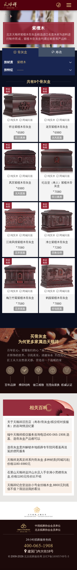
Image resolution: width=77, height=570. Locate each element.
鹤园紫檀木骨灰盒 (57, 297)
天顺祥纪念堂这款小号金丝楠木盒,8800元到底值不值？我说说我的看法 (38, 487)
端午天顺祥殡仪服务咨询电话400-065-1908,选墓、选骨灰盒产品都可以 (38, 436)
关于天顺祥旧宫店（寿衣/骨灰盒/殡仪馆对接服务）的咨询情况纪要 (38, 424)
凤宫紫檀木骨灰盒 (20, 182)
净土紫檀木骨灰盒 (57, 242)
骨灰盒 (22, 52)
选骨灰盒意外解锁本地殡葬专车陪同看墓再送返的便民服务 (37, 449)
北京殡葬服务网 (33, 556)
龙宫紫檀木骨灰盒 (57, 126)
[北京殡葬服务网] (10, 5)
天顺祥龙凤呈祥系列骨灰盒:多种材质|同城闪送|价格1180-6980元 (38, 461)
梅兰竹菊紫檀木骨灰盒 (20, 297)
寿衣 (59, 52)
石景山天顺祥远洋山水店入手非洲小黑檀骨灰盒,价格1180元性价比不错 (37, 474)
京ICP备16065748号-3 (56, 556)
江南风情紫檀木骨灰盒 (20, 242)
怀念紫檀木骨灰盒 (20, 126)
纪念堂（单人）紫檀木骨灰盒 (57, 184)
